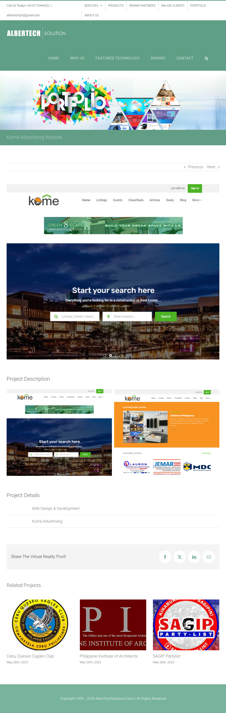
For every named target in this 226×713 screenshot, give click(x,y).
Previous (195, 167)
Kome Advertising (47, 521)
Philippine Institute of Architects (36, 656)
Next (211, 167)
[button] (206, 58)
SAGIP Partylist (93, 656)
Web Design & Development (56, 508)
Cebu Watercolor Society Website (183, 656)
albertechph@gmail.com (23, 15)
